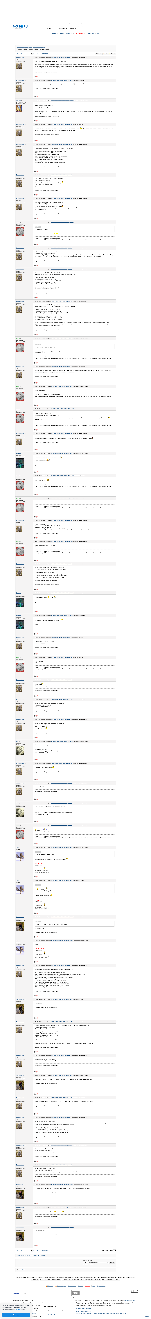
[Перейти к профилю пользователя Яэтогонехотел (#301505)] (20, 930)
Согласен (16, 1315)
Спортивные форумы (27, 47)
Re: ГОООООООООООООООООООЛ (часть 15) (62, 80)
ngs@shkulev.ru (32, 1313)
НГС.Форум (19, 47)
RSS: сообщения (61, 1286)
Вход (98, 33)
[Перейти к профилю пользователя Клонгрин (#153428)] (20, 467)
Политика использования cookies (84, 1311)
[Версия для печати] (35, 76)
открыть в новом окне (89, 1264)
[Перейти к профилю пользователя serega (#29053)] (20, 235)
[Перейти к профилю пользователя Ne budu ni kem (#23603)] (19, 69)
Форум (49, 28)
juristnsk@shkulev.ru (52, 1314)
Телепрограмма (74, 26)
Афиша (61, 26)
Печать (99, 53)
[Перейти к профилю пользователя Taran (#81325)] (20, 860)
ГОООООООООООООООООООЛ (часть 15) (61, 57)
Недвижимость (51, 23)
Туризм (61, 23)
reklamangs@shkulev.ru (130, 1300)
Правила (87, 1286)
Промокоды (72, 28)
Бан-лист (80, 1286)
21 (40, 53)
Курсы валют (63, 28)
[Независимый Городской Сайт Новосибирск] (20, 27)
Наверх (147, 1316)
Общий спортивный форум (39, 47)
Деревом (113, 53)
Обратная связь (101, 1286)
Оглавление (55, 33)
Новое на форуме (80, 33)
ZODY (82, 26)
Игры (82, 23)
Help (94, 1286)
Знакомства (50, 26)
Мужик (23, 1269)
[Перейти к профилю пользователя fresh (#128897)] (20, 754)
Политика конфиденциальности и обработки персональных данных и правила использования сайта (101, 1313)
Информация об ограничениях (83, 1308)
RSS (106, 53)
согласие (18, 1309)
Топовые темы (90, 33)
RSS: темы (50, 1286)
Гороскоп (72, 23)
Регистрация (69, 33)
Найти (62, 33)
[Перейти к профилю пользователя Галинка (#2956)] (19, 111)
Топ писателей (72, 1286)
